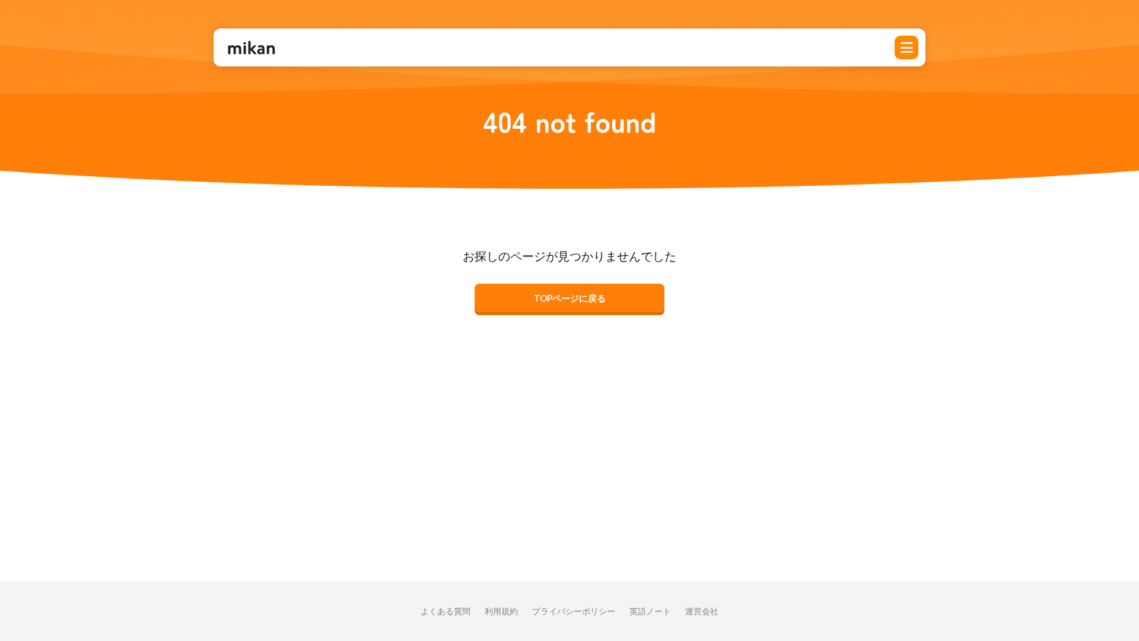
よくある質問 (445, 611)
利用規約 (501, 611)
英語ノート (650, 611)
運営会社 (701, 611)
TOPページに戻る (570, 298)
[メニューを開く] (906, 47)
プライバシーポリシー (573, 611)
